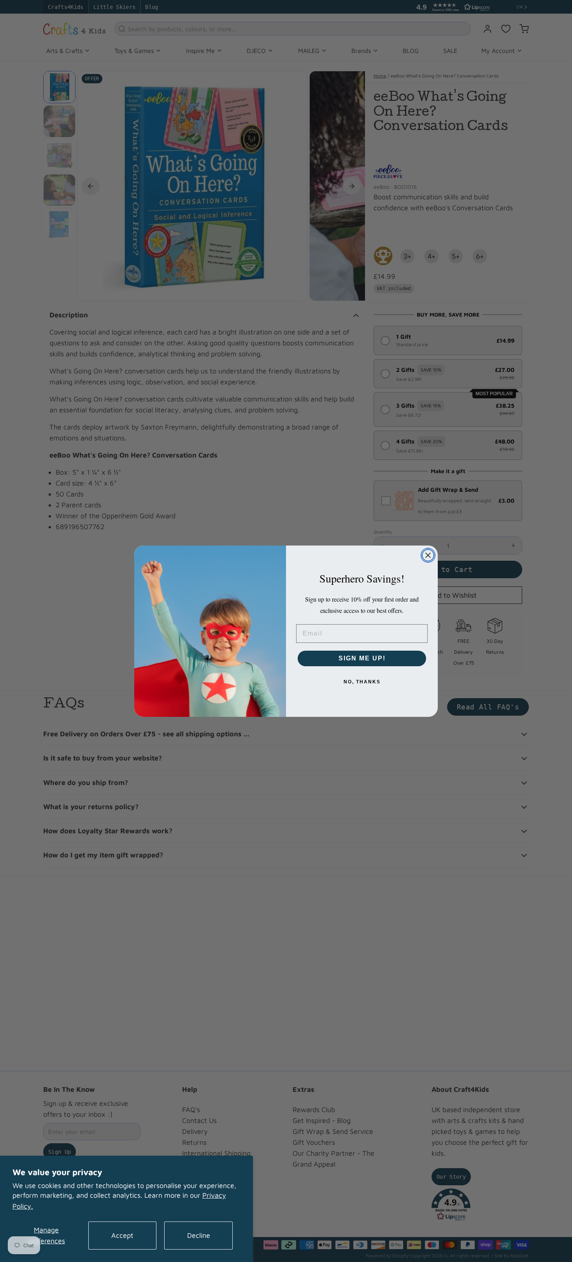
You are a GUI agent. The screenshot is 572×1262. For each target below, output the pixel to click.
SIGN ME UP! (362, 658)
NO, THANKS (362, 682)
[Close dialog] (428, 555)
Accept (122, 1235)
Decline (198, 1235)
